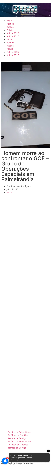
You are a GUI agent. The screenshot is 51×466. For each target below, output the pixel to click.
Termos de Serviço (17, 438)
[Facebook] (6, 455)
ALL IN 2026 (13, 36)
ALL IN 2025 (13, 33)
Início (9, 20)
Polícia (10, 30)
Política (10, 23)
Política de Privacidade (19, 432)
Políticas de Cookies (18, 435)
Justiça (10, 27)
